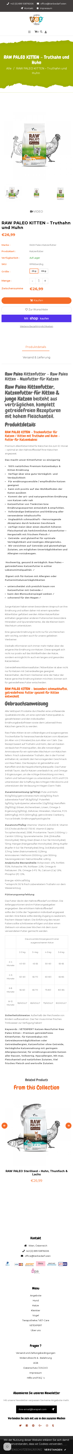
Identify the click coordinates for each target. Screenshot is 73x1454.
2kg (34, 271)
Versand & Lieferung (36, 357)
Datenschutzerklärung (24, 1449)
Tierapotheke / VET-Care (35, 1320)
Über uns (36, 1330)
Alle (9, 68)
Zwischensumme (12, 288)
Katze (35, 1305)
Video (38, 211)
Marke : (6, 245)
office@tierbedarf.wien (53, 3)
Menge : (6, 280)
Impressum (45, 8)
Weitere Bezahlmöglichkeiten (36, 326)
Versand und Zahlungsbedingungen (35, 1353)
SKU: (4, 264)
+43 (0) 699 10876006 (21, 3)
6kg (43, 271)
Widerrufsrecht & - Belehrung (36, 1357)
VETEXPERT (35, 1325)
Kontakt (28, 8)
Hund (36, 1300)
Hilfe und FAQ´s (35, 1377)
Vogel (35, 1315)
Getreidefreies (13, 667)
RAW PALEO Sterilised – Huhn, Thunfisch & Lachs (37, 1173)
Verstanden (55, 1449)
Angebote (35, 1295)
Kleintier (35, 1310)
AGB (35, 1362)
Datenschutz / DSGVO (35, 1367)
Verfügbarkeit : (10, 257)
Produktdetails (35, 347)
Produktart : (9, 251)
